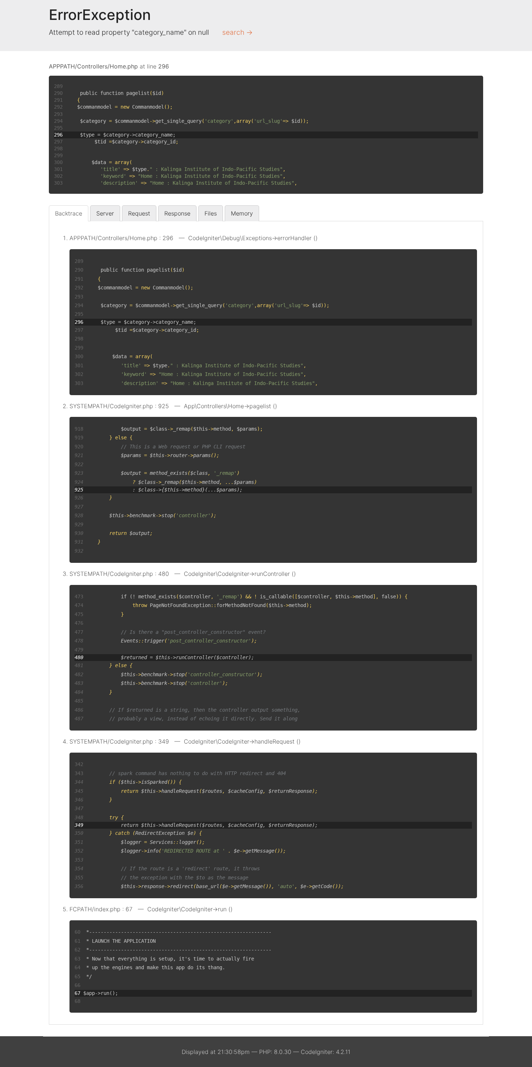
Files (210, 213)
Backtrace (68, 213)
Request (139, 213)
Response (177, 213)
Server (105, 213)
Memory (242, 213)
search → (237, 32)
